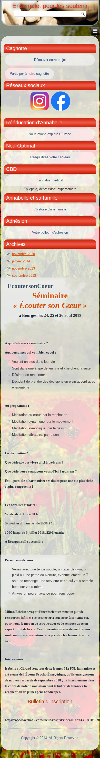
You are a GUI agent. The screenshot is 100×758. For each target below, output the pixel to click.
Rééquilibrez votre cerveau (50, 157)
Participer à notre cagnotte (29, 74)
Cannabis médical (50, 180)
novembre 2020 (23, 254)
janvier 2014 (21, 261)
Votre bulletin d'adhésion (50, 232)
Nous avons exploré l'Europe (50, 134)
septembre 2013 (24, 276)
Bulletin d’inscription (50, 701)
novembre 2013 (23, 268)
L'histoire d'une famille (50, 209)
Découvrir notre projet (50, 60)
